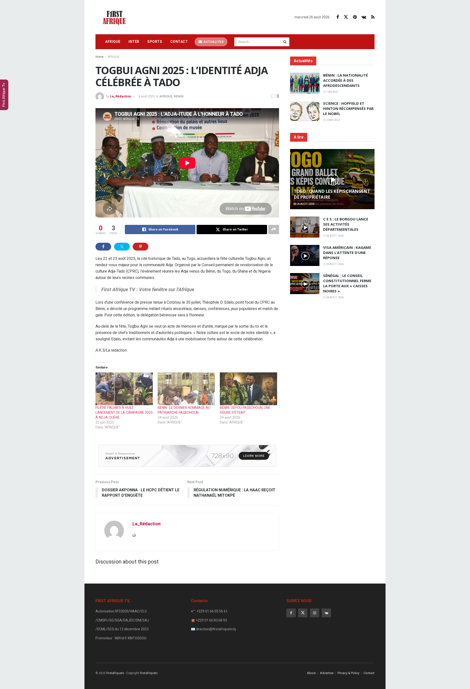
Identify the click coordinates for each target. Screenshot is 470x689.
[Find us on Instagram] (314, 613)
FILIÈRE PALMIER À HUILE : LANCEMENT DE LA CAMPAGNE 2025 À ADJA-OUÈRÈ (124, 412)
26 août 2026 (305, 204)
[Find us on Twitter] (346, 17)
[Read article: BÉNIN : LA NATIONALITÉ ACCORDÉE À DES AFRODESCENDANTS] (304, 83)
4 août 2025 (146, 96)
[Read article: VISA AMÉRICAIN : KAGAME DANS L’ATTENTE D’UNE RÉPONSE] (304, 255)
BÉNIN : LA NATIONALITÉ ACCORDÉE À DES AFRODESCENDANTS (345, 80)
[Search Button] (285, 41)
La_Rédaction (120, 96)
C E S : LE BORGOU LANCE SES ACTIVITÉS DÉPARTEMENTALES (345, 224)
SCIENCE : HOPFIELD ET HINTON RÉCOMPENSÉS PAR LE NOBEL (348, 108)
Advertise (326, 673)
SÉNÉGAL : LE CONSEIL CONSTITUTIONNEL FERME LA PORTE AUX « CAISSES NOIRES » (347, 283)
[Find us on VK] (364, 17)
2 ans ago (332, 120)
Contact (179, 42)
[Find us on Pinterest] (355, 17)
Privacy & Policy (348, 673)
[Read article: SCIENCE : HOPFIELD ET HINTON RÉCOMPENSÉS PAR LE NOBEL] (304, 111)
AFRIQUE (112, 42)
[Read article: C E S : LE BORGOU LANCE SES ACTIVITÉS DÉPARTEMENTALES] (304, 227)
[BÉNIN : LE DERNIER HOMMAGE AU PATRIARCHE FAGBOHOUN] (186, 388)
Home (99, 56)
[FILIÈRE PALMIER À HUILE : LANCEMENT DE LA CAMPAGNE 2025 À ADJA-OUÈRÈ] (124, 388)
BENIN (179, 96)
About (311, 673)
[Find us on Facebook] (337, 17)
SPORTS (154, 42)
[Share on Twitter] (122, 247)
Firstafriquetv (115, 673)
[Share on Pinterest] (140, 247)
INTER (134, 42)
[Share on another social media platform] (273, 229)
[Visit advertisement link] (187, 456)
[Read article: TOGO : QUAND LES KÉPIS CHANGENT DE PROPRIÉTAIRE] (332, 179)
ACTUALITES (213, 42)
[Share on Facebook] (103, 247)
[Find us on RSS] (373, 17)
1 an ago (331, 91)
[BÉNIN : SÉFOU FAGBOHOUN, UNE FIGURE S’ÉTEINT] (248, 388)
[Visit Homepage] (115, 17)
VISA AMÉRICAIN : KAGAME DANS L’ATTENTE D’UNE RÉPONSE (347, 252)
